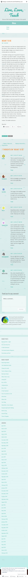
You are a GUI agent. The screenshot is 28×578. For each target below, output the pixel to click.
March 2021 (4, 428)
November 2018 (5, 442)
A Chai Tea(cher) (5, 390)
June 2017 (4, 456)
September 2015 (5, 476)
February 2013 (5, 553)
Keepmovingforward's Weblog (8, 407)
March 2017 (4, 459)
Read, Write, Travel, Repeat (7, 405)
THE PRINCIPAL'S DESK (6, 365)
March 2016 (4, 465)
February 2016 (5, 468)
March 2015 (4, 482)
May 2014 (4, 510)
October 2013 (4, 530)
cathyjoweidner (5, 385)
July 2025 (4, 425)
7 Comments (10, 136)
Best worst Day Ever (6, 344)
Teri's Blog (4, 402)
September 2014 (5, 499)
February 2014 (5, 519)
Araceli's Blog (4, 413)
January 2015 (4, 488)
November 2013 (5, 527)
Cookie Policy (4, 572)
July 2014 (3, 505)
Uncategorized (4, 136)
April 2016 (4, 462)
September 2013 (5, 533)
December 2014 (5, 490)
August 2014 (4, 502)
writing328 (4, 379)
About (7, 29)
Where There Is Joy (5, 376)
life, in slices (4, 382)
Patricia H (4, 179)
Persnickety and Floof (6, 353)
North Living (4, 410)
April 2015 (4, 479)
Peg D (3, 210)
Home (7, 27)
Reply (12, 170)
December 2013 (5, 524)
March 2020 (4, 434)
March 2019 (4, 437)
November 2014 (5, 493)
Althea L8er (4, 399)
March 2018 (4, 454)
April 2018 (4, 451)
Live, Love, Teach (14, 12)
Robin (3, 158)
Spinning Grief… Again (6, 341)
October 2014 (4, 496)
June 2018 (4, 448)
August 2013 (4, 536)
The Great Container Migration (8, 350)
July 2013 (3, 538)
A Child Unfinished (5, 347)
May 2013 (4, 544)
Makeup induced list (20, 143)
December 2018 (5, 440)
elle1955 (4, 192)
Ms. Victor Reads (5, 373)
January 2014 (4, 522)
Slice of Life (4, 388)
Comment (21, 309)
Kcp (7, 43)
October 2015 (4, 473)
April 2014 (4, 513)
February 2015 (5, 485)
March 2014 (4, 516)
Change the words (5, 368)
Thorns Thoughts (5, 416)
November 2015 (5, 471)
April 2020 (4, 431)
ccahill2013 (5, 225)
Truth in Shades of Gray (6, 371)
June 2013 (4, 541)
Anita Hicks (4, 396)
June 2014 (4, 507)
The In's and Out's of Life (7, 393)
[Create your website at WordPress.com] (14, 1)
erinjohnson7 (5, 257)
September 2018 (5, 445)
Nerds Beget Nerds (5, 362)
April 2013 (4, 547)
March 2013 (4, 550)
